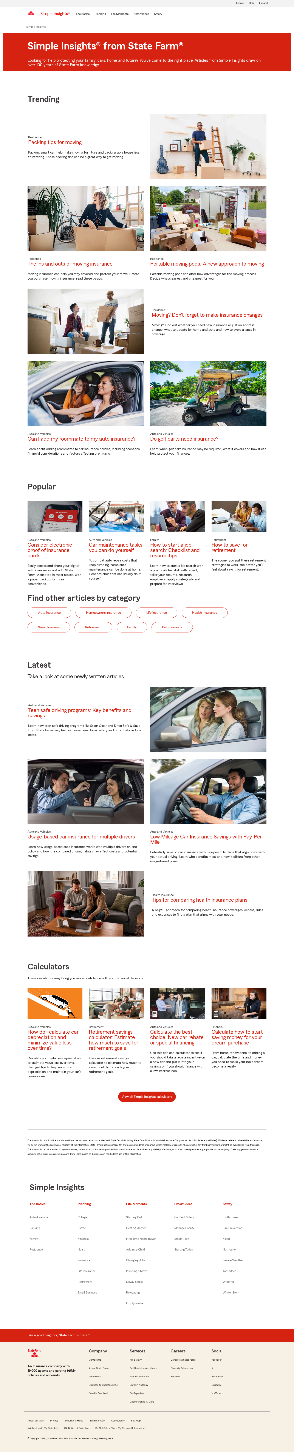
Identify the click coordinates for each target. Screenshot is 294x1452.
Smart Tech (181, 1238)
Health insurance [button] (204, 612)
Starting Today (183, 1249)
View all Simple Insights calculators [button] (147, 1096)
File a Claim (136, 1359)
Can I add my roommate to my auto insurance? (82, 439)
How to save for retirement (230, 547)
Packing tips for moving (55, 142)
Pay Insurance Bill (139, 1376)
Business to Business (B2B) (103, 1385)
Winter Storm (231, 1292)
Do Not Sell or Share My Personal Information (119, 1428)
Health (82, 1249)
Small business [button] (49, 627)
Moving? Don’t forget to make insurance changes (207, 315)
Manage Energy (184, 1228)
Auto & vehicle (38, 1217)
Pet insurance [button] (172, 627)
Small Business (87, 1292)
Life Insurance (87, 1271)
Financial (83, 1238)
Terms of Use (97, 1420)
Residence (36, 1249)
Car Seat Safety (184, 1217)
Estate (82, 1228)
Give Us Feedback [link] (99, 1393)
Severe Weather (233, 1260)
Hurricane (229, 1249)
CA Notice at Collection (76, 1428)
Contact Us (95, 1359)
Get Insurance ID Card (142, 1401)
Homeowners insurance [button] (103, 612)
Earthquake (230, 1217)
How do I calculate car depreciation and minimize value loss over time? (53, 1040)
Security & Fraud (74, 1420)
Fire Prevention (232, 1228)
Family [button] (132, 627)
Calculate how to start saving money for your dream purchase (237, 1037)
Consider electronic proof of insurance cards (50, 550)
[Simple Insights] (55, 15)
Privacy (54, 1420)
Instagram (217, 1376)
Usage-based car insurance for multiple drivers (81, 837)
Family (33, 1238)
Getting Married (136, 1228)
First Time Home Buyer (141, 1238)
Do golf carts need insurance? (184, 439)
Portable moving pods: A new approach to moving (207, 264)
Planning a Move (136, 1271)
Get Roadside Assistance (143, 1368)
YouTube (216, 1393)
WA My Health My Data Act (43, 1428)
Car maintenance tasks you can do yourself (115, 547)
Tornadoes (229, 1271)
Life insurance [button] (156, 612)
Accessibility (118, 1420)
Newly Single (134, 1281)
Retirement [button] (93, 627)
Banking (34, 1228)
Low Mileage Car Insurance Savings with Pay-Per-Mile (207, 839)
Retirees (175, 1376)
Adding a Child (135, 1249)
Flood (226, 1238)
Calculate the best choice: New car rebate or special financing (177, 1037)
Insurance (84, 1260)
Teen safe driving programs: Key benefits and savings (80, 713)
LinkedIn (216, 1385)
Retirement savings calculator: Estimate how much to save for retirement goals (113, 1040)
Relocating (133, 1292)
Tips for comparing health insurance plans (200, 900)
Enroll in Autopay (139, 1385)
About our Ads (36, 1420)
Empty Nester (135, 1303)
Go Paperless (137, 1393)
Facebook (217, 1359)
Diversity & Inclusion (182, 1368)
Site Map (136, 1420)
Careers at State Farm (183, 1359)
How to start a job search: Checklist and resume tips (175, 550)
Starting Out (134, 1217)
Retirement (85, 1281)
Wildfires (228, 1281)
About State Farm (98, 1368)
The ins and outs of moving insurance (70, 264)
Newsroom (95, 1376)
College (82, 1217)
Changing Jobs (135, 1260)
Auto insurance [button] (49, 612)
